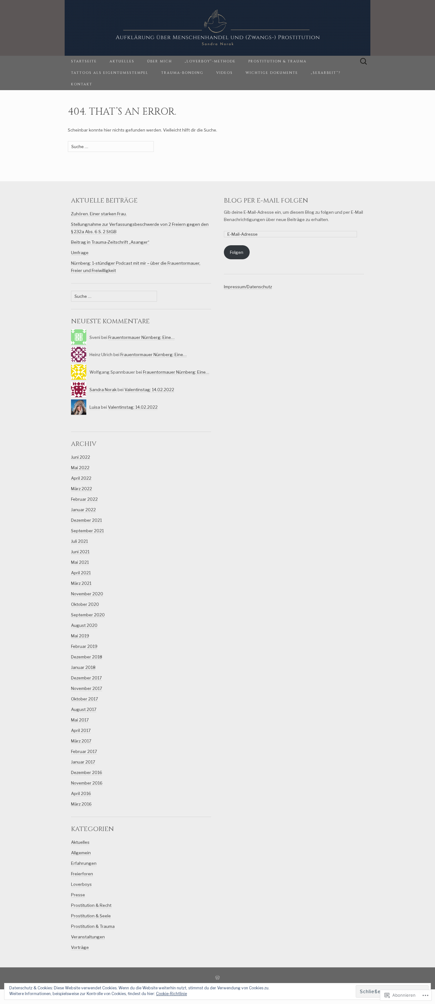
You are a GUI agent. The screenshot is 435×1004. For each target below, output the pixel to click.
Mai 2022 (80, 467)
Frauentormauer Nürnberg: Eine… (141, 337)
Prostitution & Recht (91, 905)
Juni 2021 (80, 551)
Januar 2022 (83, 509)
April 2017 (81, 730)
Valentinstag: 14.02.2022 (149, 389)
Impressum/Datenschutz (248, 286)
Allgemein (81, 852)
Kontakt (81, 84)
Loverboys (81, 884)
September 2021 (87, 530)
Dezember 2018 (86, 656)
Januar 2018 (83, 667)
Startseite (84, 61)
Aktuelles (122, 61)
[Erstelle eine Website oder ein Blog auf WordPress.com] (217, 978)
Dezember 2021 (86, 520)
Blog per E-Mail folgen (266, 200)
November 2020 (87, 593)
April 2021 (81, 572)
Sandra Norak (103, 389)
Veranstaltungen (88, 936)
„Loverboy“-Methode (210, 61)
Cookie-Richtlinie (171, 993)
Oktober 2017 (84, 698)
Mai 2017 (80, 719)
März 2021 (81, 583)
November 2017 (86, 688)
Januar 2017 (83, 761)
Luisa (94, 407)
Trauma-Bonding (182, 72)
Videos (224, 72)
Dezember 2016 (86, 772)
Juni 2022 (80, 457)
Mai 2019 (80, 635)
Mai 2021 (80, 562)
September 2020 (88, 614)
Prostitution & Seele (91, 915)
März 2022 (81, 488)
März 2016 (81, 804)
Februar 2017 (84, 751)
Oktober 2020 (85, 604)
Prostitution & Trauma (277, 61)
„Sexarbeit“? (325, 72)
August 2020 (84, 625)
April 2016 (81, 793)
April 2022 (81, 478)
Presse (78, 894)
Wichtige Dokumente (272, 72)
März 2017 (81, 740)
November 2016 (87, 782)
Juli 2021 (79, 541)
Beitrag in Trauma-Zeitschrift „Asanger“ (110, 242)
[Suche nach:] (363, 61)
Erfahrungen (83, 863)
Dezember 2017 (86, 677)
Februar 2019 (84, 646)
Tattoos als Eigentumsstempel (109, 72)
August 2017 (83, 709)
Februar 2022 (84, 499)
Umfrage (80, 252)
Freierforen (82, 873)
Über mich (159, 61)
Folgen (236, 252)
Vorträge (80, 947)
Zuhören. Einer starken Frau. (99, 213)
